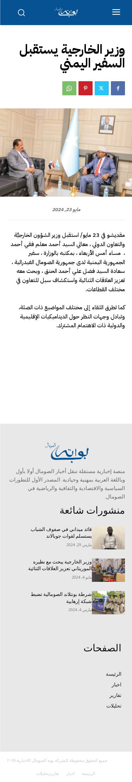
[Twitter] (102, 88)
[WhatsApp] (69, 88)
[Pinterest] (85, 88)
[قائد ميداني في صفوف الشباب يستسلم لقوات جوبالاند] (108, 537)
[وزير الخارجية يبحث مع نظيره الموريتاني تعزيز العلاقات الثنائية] (108, 570)
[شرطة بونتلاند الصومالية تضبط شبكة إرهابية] (108, 602)
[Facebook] (118, 88)
